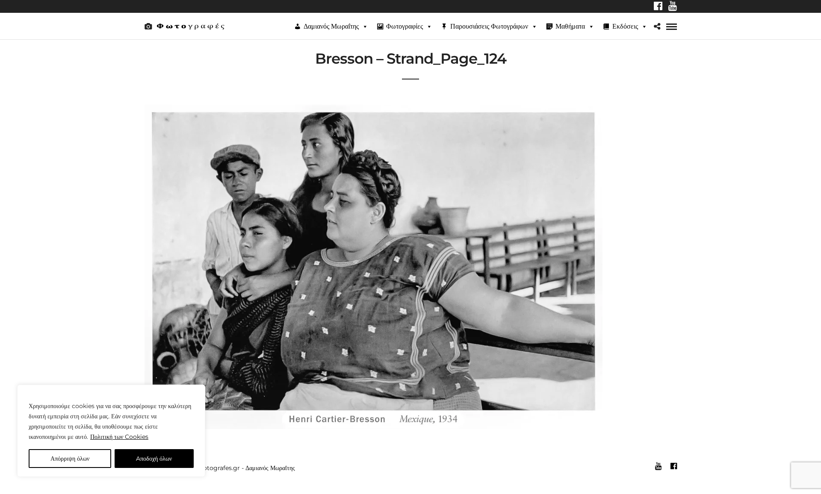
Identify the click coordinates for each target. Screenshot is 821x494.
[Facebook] (658, 7)
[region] (111, 431)
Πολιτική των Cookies (119, 437)
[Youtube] (672, 7)
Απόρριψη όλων (69, 458)
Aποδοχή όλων (154, 458)
